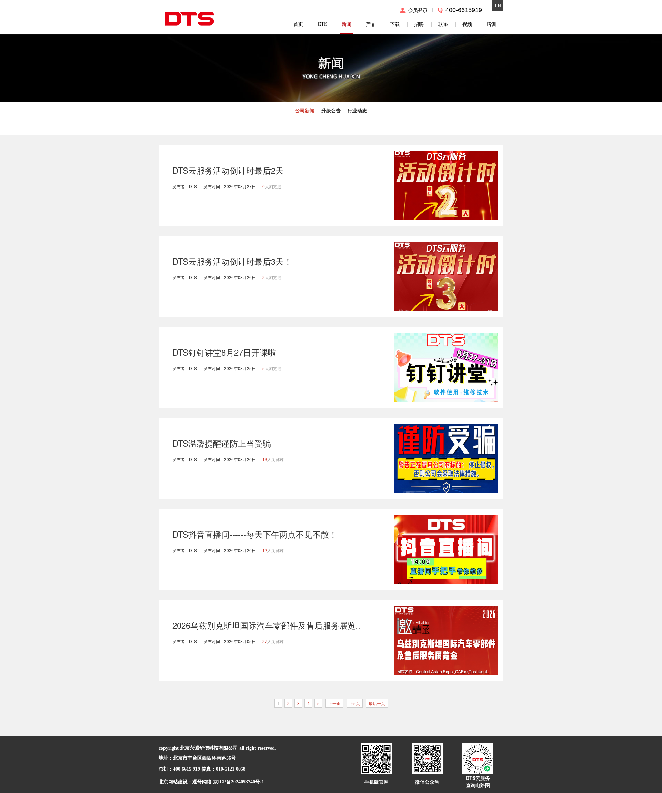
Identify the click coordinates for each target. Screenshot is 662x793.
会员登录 (418, 10)
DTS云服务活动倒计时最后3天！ (232, 261)
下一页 (334, 703)
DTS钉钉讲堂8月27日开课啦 (224, 352)
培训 (491, 23)
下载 (395, 23)
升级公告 (331, 110)
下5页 (354, 703)
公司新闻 (304, 110)
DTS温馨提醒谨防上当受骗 (221, 443)
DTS (322, 23)
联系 (443, 23)
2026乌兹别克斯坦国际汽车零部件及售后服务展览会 (268, 625)
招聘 (419, 23)
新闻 (346, 23)
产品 (370, 23)
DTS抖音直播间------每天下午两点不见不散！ (254, 534)
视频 (467, 23)
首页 (298, 23)
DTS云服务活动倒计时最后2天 (228, 170)
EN (498, 5)
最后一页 (377, 703)
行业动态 (357, 110)
